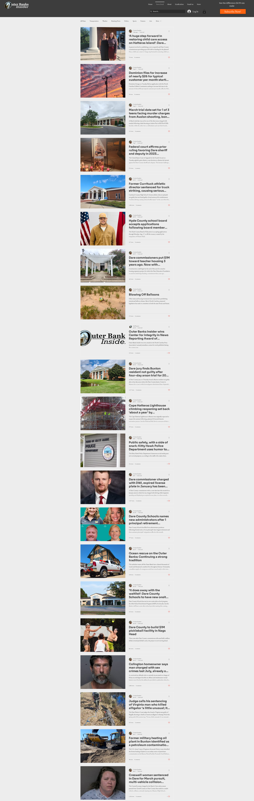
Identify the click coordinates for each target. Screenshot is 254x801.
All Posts (83, 21)
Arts (150, 21)
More (157, 21)
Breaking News (115, 21)
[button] (204, 11)
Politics (126, 21)
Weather (104, 21)
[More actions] (169, 31)
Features (142, 21)
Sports (135, 21)
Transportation (94, 21)
